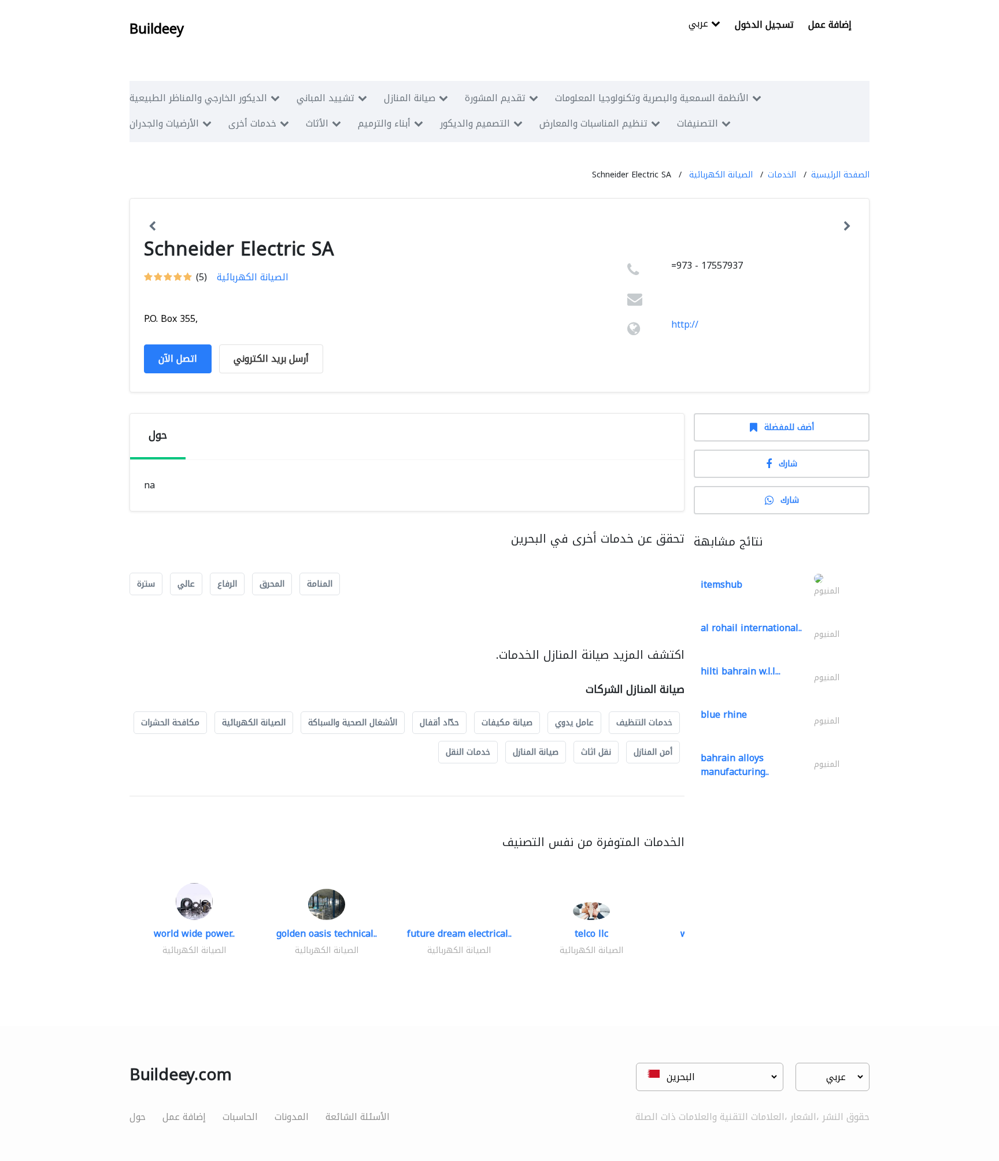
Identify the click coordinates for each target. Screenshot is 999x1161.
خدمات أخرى (252, 123)
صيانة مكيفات (507, 722)
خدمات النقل (468, 752)
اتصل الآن (177, 359)
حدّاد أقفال (439, 722)
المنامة (319, 584)
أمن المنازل (653, 752)
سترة (146, 584)
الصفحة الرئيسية (840, 175)
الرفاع (227, 584)
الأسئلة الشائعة (357, 1117)
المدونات (292, 1117)
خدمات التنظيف (644, 722)
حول (138, 1117)
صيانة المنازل (409, 98)
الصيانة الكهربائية (721, 175)
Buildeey (157, 29)
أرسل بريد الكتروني (271, 359)
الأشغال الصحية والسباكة (352, 722)
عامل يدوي (574, 722)
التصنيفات (697, 123)
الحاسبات (240, 1117)
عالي (186, 584)
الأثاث (317, 123)
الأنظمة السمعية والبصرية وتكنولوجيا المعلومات (652, 98)
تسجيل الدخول (764, 25)
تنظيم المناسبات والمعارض (593, 123)
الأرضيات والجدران (164, 123)
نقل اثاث (596, 752)
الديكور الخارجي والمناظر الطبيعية (198, 98)
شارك (788, 464)
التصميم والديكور (475, 123)
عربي (700, 24)
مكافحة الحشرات (170, 722)
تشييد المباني (325, 98)
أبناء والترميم (384, 123)
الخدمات (782, 175)
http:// (684, 324)
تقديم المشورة (495, 98)
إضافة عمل (830, 25)
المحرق (272, 584)
